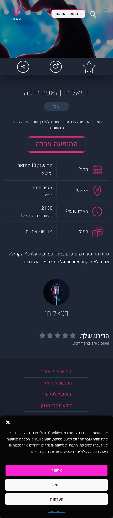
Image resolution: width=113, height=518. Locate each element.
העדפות (56, 499)
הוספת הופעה (68, 14)
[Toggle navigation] (103, 10)
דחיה (56, 485)
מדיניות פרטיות (56, 511)
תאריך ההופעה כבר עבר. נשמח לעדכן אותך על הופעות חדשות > (57, 125)
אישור (57, 470)
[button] (8, 422)
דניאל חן (56, 313)
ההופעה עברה (56, 144)
